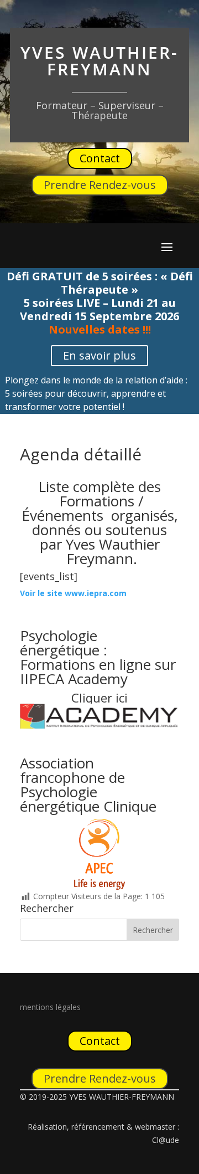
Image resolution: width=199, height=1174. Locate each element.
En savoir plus (99, 355)
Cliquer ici (99, 697)
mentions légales (50, 1007)
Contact (100, 158)
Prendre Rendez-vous (100, 184)
